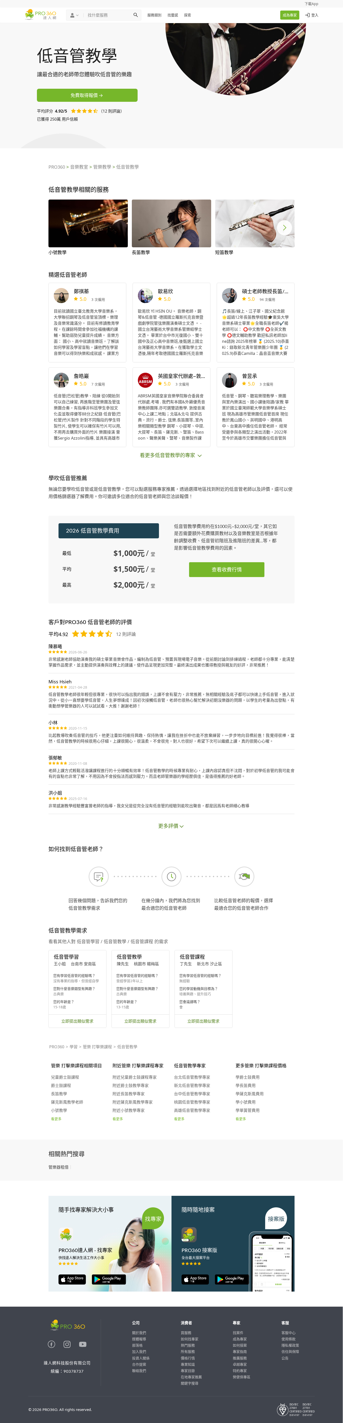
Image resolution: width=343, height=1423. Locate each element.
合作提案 (139, 1364)
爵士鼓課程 (61, 1086)
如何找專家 (189, 1339)
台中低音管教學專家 (192, 1094)
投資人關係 (141, 1358)
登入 (314, 15)
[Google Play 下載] (106, 1283)
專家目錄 (188, 1370)
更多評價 (168, 826)
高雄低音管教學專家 (192, 1111)
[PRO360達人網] (52, 1346)
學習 (74, 1047)
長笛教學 (59, 1094)
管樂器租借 (58, 1167)
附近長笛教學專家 (128, 1094)
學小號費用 (246, 1102)
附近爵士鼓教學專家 (130, 1086)
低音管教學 (127, 167)
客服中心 (288, 1332)
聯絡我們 (139, 1370)
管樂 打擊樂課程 (97, 1047)
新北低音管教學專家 (192, 1086)
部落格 (137, 1345)
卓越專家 (240, 1364)
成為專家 (290, 15)
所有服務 (188, 1351)
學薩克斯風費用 (250, 1094)
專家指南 (240, 1351)
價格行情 (188, 1358)
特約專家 (240, 1370)
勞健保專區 (241, 1376)
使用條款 (288, 1339)
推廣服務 (240, 1358)
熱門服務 (188, 1345)
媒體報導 (139, 1339)
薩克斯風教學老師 (67, 1102)
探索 (187, 15)
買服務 (186, 1332)
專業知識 (188, 1364)
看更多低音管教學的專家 (168, 455)
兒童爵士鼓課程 (65, 1077)
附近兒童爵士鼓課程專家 (134, 1077)
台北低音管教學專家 (192, 1077)
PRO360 (56, 167)
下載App (311, 3)
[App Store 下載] (72, 1283)
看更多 (56, 1119)
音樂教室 (79, 167)
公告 (285, 1358)
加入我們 (139, 1351)
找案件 (238, 1332)
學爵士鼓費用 (248, 1077)
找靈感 (172, 15)
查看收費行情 (227, 569)
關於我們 (139, 1332)
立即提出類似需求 (77, 1021)
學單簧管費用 (248, 1111)
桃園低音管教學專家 (192, 1102)
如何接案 (240, 1345)
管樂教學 (102, 167)
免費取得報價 (84, 95)
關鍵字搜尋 (189, 1383)
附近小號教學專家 (128, 1111)
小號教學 (59, 1111)
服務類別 (154, 15)
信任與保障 (290, 1351)
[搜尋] (135, 15)
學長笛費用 (246, 1086)
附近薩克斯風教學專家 (132, 1102)
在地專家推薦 (191, 1376)
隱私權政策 (290, 1345)
